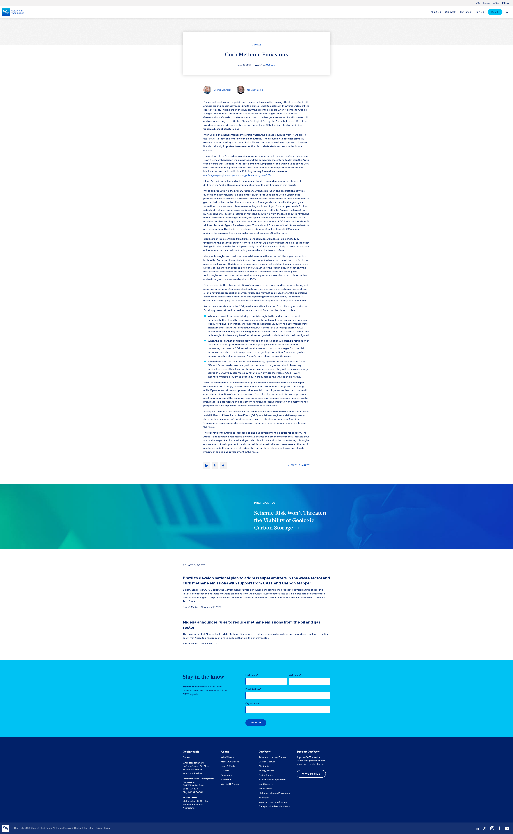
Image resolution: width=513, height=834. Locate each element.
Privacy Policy (103, 828)
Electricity (264, 766)
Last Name (295, 674)
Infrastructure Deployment (272, 779)
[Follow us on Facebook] (500, 828)
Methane (270, 65)
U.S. (478, 3)
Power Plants (265, 788)
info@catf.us (196, 772)
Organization (252, 703)
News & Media (190, 607)
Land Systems (266, 784)
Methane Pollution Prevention (274, 793)
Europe (486, 3)
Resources (226, 775)
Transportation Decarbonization (275, 806)
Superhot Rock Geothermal (273, 802)
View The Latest (299, 465)
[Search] (507, 12)
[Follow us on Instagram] (492, 828)
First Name (251, 674)
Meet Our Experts (230, 761)
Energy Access (266, 770)
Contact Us (188, 757)
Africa (496, 3)
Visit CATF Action (230, 784)
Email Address (253, 689)
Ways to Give (311, 773)
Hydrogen (264, 797)
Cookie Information (84, 828)
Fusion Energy (266, 775)
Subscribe (226, 779)
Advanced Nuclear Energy (272, 757)
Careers (225, 770)
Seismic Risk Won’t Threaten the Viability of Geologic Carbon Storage (290, 520)
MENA (505, 3)
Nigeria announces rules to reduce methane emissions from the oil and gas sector (251, 625)
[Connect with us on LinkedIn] (477, 828)
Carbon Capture (267, 761)
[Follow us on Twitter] (485, 828)
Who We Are (227, 757)
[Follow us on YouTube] (507, 828)
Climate (256, 44)
